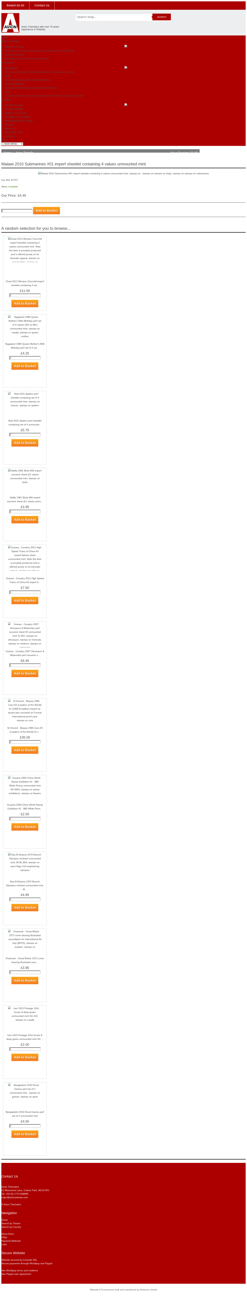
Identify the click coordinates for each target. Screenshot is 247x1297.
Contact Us (41, 5)
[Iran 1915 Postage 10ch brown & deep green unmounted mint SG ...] (25, 1020)
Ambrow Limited (148, 1289)
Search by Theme (14, 46)
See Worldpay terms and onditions (19, 1270)
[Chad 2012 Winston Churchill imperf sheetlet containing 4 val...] (25, 277)
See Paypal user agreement (16, 1274)
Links (7, 91)
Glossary (9, 124)
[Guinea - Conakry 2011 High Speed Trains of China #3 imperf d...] (25, 574)
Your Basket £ (184, 153)
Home (4, 37)
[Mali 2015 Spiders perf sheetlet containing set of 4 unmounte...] (25, 405)
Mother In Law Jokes (16, 113)
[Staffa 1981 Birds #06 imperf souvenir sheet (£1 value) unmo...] (25, 482)
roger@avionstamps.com (14, 1197)
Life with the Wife (14, 109)
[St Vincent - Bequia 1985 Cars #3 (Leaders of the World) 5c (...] (25, 720)
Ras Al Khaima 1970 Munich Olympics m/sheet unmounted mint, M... (25, 885)
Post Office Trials (14, 132)
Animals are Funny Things (19, 120)
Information (7, 62)
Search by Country (15, 54)
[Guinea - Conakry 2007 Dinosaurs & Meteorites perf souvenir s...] (25, 647)
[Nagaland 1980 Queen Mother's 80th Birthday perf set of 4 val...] (25, 336)
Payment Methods (14, 84)
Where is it (10, 128)
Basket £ (15, 5)
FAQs (8, 76)
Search (161, 17)
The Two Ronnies (14, 105)
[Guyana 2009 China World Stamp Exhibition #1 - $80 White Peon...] (25, 793)
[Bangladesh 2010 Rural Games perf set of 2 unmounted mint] (25, 1096)
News (4, 140)
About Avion (11, 68)
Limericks (10, 136)
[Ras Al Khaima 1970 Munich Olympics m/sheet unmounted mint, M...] (25, 870)
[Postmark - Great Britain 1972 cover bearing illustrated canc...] (25, 947)
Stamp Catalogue (10, 41)
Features (6, 99)
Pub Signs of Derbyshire (17, 116)
